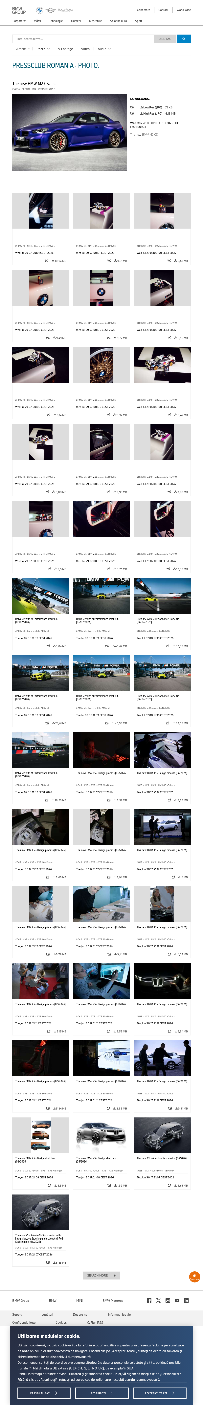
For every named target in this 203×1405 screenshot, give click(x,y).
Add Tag (165, 39)
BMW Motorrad (113, 1301)
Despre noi (80, 1314)
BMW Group (20, 1301)
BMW (52, 1301)
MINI (79, 1301)
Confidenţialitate (24, 1322)
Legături (47, 1314)
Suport (17, 1314)
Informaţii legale (119, 1314)
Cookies (61, 1322)
